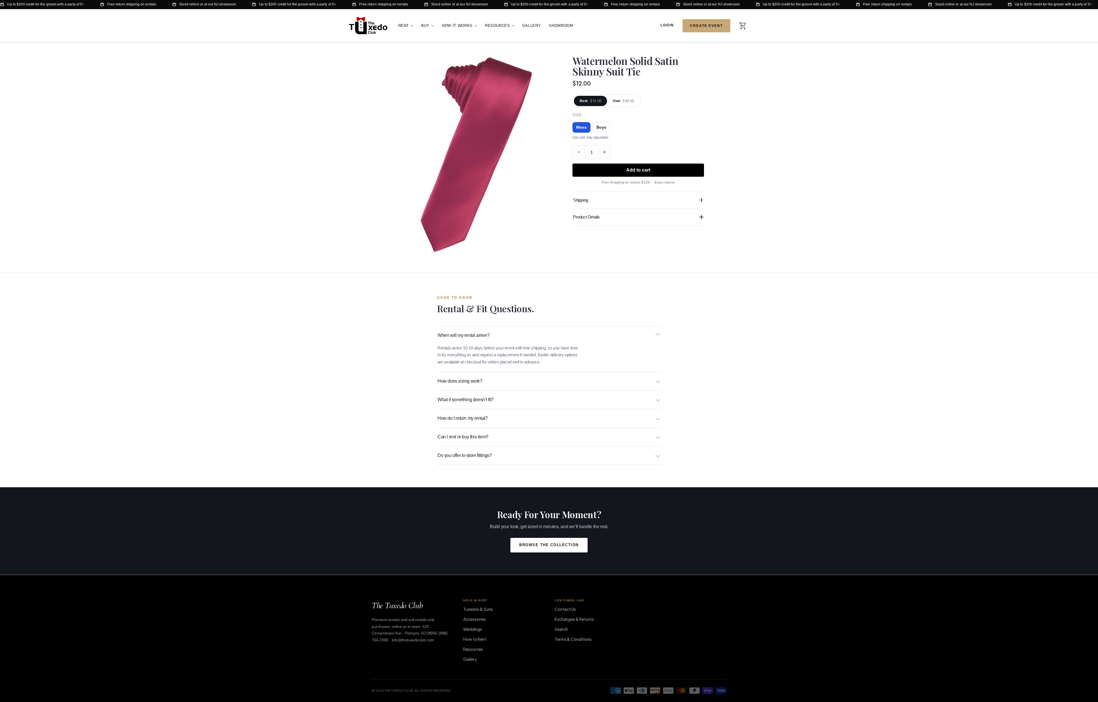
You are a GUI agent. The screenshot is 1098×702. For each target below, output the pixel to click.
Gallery (531, 25)
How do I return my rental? (462, 418)
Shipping (580, 200)
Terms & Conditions (573, 639)
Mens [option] (581, 127)
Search (561, 629)
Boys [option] (601, 127)
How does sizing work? (459, 381)
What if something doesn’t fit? (465, 399)
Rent (403, 25)
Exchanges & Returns (574, 619)
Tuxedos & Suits (478, 609)
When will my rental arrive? (463, 335)
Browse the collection (549, 545)
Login (667, 25)
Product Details (586, 216)
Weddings (472, 629)
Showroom (561, 25)
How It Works (457, 25)
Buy (425, 25)
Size (577, 115)
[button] (743, 25)
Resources (497, 25)
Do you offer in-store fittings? (464, 455)
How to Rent (474, 639)
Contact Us (565, 609)
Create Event (706, 25)
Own (623, 101)
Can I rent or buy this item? (462, 436)
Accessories (474, 619)
